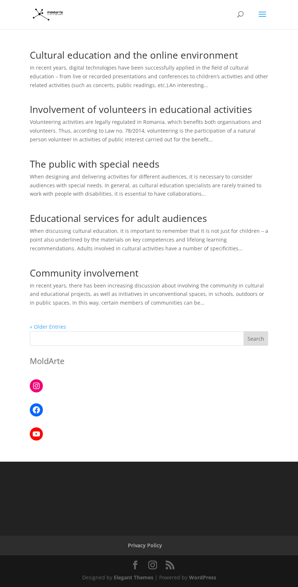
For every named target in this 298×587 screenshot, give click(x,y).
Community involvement (84, 272)
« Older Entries (48, 326)
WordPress (202, 577)
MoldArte (47, 360)
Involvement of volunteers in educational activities (141, 109)
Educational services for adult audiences (118, 218)
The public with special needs (94, 164)
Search (255, 338)
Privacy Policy (145, 545)
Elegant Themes (133, 577)
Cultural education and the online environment (134, 55)
